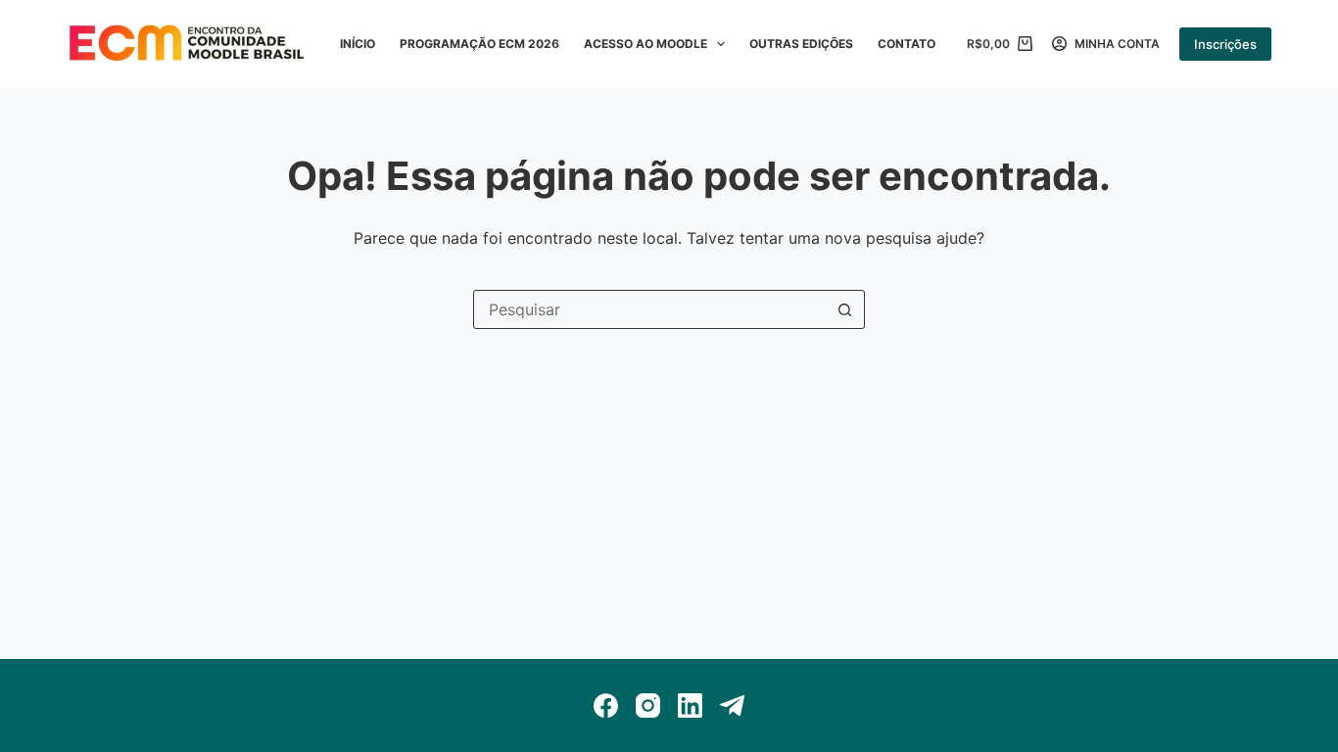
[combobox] (650, 309)
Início (357, 43)
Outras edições (801, 43)
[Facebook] (606, 705)
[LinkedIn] (690, 705)
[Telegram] (732, 705)
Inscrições (1225, 44)
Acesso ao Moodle (645, 43)
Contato (906, 43)
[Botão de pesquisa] (845, 309)
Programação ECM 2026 (479, 43)
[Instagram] (648, 705)
